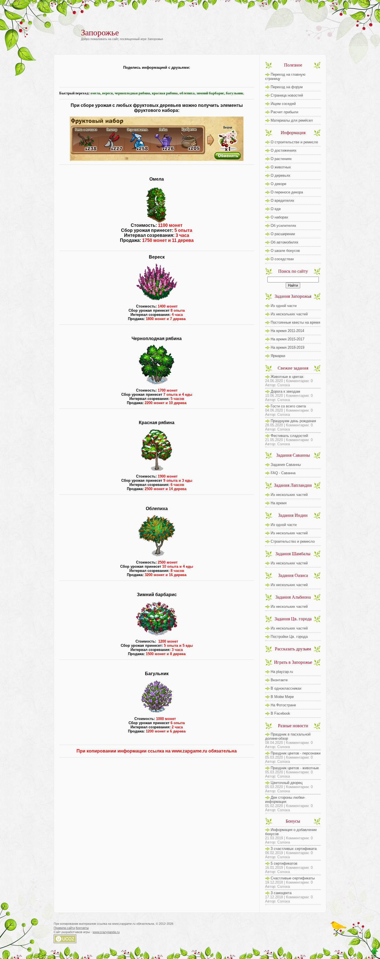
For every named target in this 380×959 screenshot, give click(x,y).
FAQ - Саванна (283, 473)
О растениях (281, 159)
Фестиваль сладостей (289, 436)
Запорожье (100, 32)
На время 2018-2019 (287, 347)
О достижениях (284, 150)
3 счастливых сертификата (294, 849)
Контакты (82, 928)
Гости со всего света (288, 406)
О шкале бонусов (285, 251)
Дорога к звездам (285, 391)
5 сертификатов (284, 863)
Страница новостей (287, 95)
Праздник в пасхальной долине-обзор (287, 736)
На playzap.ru (282, 672)
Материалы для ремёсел (292, 120)
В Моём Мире (282, 697)
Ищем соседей (283, 104)
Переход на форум (287, 87)
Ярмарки (278, 356)
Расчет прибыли (284, 112)
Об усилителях (283, 225)
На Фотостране (283, 705)
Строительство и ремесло (293, 541)
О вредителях (282, 200)
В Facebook (280, 713)
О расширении (283, 234)
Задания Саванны (286, 465)
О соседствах (282, 259)
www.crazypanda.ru (106, 932)
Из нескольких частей (289, 314)
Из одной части (284, 306)
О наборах (279, 217)
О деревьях (280, 175)
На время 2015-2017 (287, 339)
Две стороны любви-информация (285, 799)
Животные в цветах (287, 377)
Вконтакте (279, 680)
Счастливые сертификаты (293, 878)
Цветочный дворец (286, 783)
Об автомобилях (284, 242)
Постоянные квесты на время (295, 322)
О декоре (278, 184)
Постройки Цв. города (289, 637)
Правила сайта (64, 928)
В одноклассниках (286, 688)
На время (279, 503)
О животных (281, 167)
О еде (276, 209)
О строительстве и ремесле (294, 142)
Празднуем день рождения (293, 421)
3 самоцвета (281, 893)
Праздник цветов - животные (295, 768)
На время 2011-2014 (287, 331)
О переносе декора (287, 192)
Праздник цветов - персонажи (295, 753)
